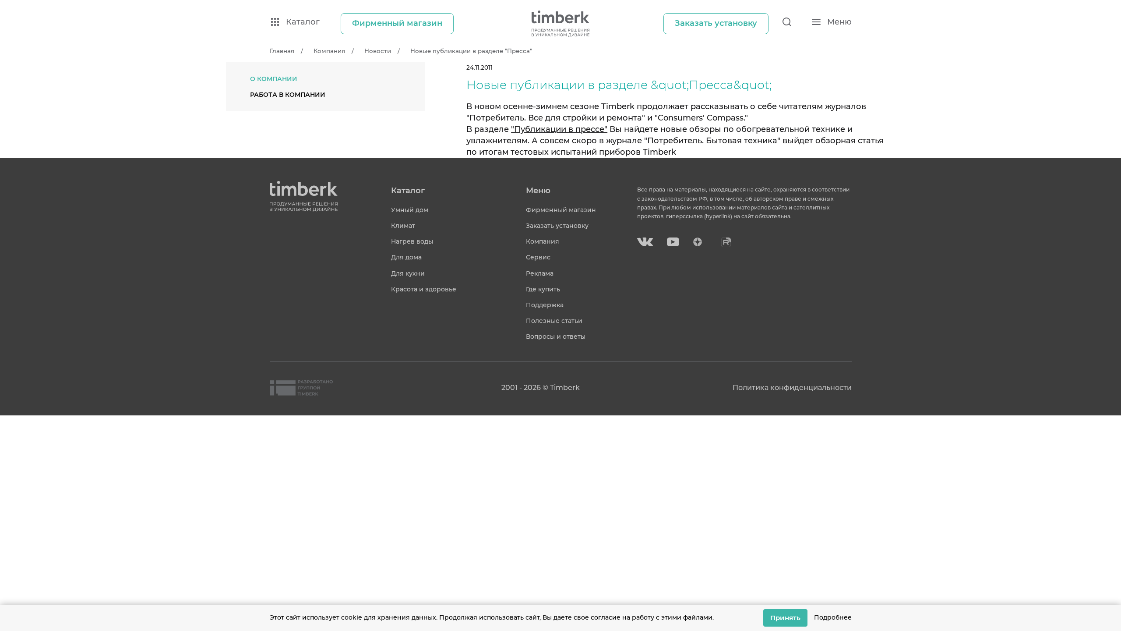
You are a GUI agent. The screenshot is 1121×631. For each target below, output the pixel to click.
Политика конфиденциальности (792, 387)
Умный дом (409, 210)
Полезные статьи (554, 321)
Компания (542, 241)
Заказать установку (557, 226)
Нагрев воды (412, 241)
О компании (273, 79)
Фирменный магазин (561, 210)
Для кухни (408, 273)
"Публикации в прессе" (559, 129)
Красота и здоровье (423, 289)
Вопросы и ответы (555, 336)
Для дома (406, 257)
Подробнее (833, 617)
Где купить (543, 289)
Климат (403, 226)
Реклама (539, 273)
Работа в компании (287, 95)
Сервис (538, 257)
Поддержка (545, 305)
